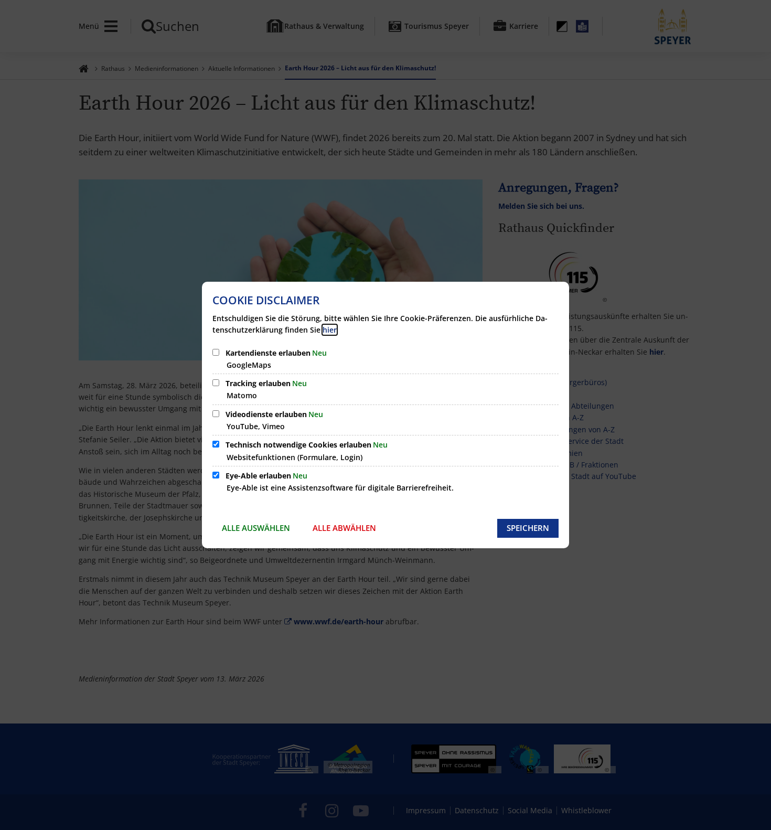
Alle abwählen (344, 528)
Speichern (528, 528)
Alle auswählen (256, 528)
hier (330, 330)
